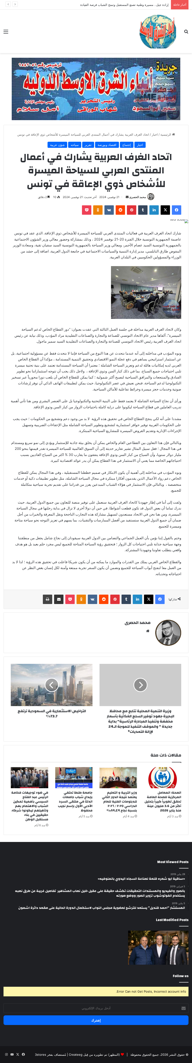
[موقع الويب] (148, 631)
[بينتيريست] (131, 210)
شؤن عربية (57, 145)
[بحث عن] (186, 33)
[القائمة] (6, 33)
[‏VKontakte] (109, 210)
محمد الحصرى (137, 197)
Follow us (180, 976)
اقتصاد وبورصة (107, 145)
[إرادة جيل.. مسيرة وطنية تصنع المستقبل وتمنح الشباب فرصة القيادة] (158, 948)
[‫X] (165, 210)
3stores (40, 1054)
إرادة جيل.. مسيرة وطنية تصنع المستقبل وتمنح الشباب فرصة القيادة (124, 5)
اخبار (155, 134)
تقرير (88, 145)
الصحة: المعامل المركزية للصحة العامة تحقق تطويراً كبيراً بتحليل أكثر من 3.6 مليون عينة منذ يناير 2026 (162, 802)
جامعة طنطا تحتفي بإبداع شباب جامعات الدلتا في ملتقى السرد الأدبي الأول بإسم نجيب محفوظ (75, 802)
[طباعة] (47, 599)
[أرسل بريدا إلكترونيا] (127, 197)
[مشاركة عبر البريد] (58, 599)
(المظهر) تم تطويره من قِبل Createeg (94, 1054)
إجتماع (126, 145)
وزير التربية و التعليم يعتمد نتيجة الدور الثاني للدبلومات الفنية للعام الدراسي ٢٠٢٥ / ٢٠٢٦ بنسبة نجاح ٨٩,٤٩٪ (119, 802)
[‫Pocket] (86, 210)
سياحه (75, 145)
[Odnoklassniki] (98, 210)
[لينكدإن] (154, 210)
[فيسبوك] (176, 210)
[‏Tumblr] (143, 210)
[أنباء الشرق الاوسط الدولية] (157, 31)
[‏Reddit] (120, 210)
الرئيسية (166, 134)
